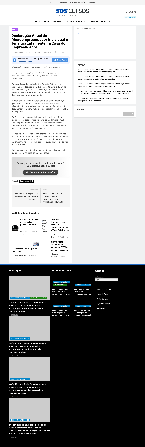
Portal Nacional (102, 299)
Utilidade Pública (38, 298)
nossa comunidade (25, 61)
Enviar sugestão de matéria (42, 172)
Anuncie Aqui (101, 308)
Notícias (57, 21)
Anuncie (92, 2)
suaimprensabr (20, 255)
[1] (105, 34)
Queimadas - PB (26, 181)
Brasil (47, 21)
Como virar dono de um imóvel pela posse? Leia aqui (29, 222)
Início (37, 21)
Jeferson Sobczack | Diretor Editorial (27, 52)
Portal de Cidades (103, 294)
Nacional (63, 2)
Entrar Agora (62, 60)
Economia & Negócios (76, 21)
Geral (14, 30)
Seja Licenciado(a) (77, 2)
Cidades (52, 2)
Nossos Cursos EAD (104, 290)
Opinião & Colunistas (100, 21)
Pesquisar (80, 109)
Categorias (99, 277)
